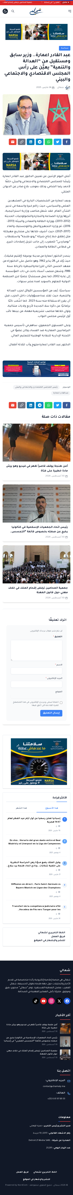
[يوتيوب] (43, 1001)
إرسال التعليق (51, 713)
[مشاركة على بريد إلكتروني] (12, 142)
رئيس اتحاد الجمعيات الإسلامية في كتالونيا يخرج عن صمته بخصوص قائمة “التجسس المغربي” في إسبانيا (40, 532)
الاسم (58, 665)
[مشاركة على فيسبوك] (66, 142)
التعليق (57, 637)
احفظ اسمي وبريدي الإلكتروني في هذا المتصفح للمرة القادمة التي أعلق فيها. (36, 704)
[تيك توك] (35, 1001)
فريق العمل (58, 936)
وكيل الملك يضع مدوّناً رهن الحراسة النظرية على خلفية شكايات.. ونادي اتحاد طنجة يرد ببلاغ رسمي (34, 864)
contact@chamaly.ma (54, 1086)
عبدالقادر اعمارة (61, 393)
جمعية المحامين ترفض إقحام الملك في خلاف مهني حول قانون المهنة (32, 1052)
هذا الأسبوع (51, 808)
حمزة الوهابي (36, 1126)
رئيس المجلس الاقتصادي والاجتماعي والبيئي (36, 387)
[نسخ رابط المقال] (21, 142)
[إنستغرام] (51, 1001)
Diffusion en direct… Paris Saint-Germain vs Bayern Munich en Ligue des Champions (35, 886)
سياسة (65, 48)
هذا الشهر (21, 808)
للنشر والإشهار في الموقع (49, 940)
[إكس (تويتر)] (59, 1001)
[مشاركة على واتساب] (48, 142)
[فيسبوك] (67, 1001)
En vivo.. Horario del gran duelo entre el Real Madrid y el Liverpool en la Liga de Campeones (34, 842)
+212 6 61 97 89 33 (56, 1099)
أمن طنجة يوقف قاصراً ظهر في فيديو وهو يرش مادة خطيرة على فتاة (31, 1026)
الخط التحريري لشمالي (51, 932)
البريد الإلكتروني (54, 678)
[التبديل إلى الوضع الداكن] (5, 11)
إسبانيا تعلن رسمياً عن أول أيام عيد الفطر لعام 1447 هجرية (33, 820)
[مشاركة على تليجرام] (39, 142)
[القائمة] (69, 11)
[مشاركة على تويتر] (57, 142)
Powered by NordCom (16, 1185)
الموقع (58, 692)
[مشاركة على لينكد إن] (30, 142)
